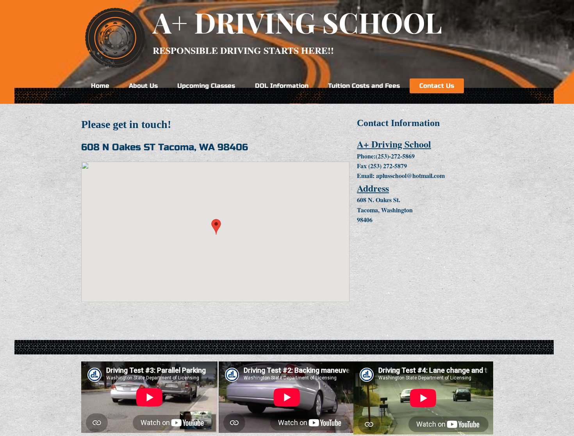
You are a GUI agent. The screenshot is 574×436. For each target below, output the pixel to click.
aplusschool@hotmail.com (410, 175)
